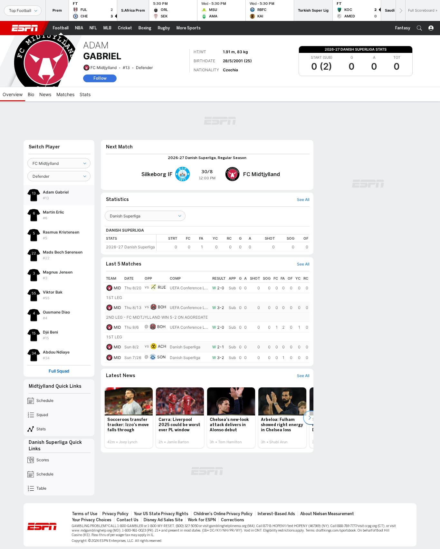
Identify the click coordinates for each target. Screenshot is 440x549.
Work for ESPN (202, 520)
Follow (100, 78)
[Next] (400, 10)
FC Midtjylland (104, 67)
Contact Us (128, 520)
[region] (233, 242)
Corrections (232, 520)
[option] (129, 417)
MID (117, 287)
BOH (162, 306)
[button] (419, 28)
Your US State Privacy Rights (161, 514)
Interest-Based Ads (276, 514)
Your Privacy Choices (91, 520)
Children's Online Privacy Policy (223, 514)
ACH (162, 346)
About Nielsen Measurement (327, 514)
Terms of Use (84, 514)
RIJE (162, 287)
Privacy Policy (115, 514)
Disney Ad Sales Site (163, 520)
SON (161, 356)
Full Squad (59, 371)
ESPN (25, 28)
